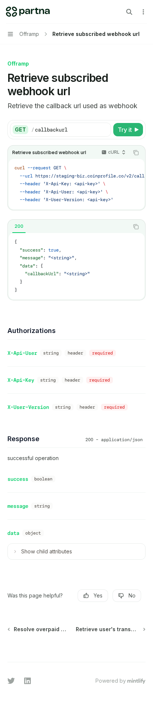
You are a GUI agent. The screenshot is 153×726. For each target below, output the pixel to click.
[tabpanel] (76, 266)
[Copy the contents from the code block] (136, 152)
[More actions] (143, 12)
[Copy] (104, 129)
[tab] (19, 226)
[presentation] (76, 184)
